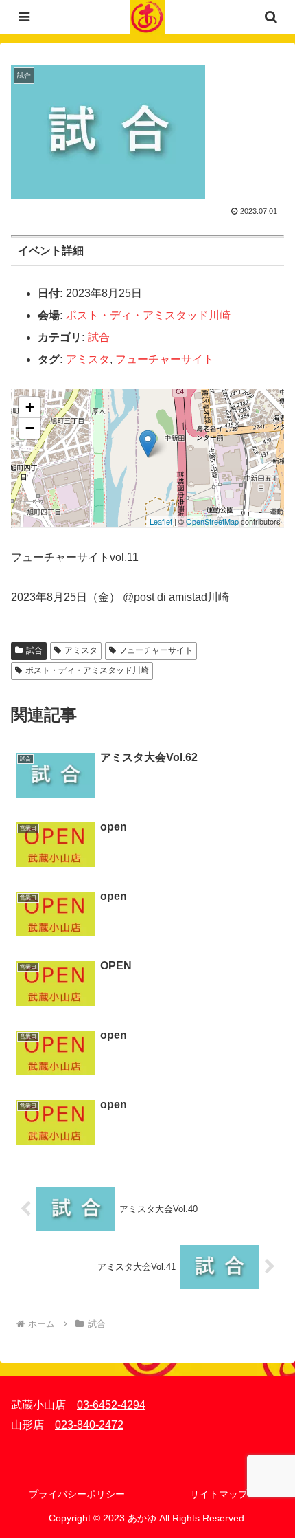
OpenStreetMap (212, 521)
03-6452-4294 (111, 1405)
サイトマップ (219, 1493)
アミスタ (88, 359)
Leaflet (161, 521)
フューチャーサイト (164, 359)
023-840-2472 (89, 1425)
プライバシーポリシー (77, 1493)
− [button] (29, 428)
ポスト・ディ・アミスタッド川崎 (148, 315)
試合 (99, 337)
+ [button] (29, 407)
